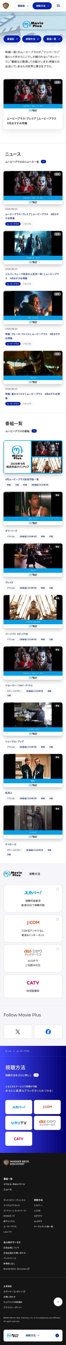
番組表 (21, 5)
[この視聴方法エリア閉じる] (57, 1335)
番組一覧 (51, 39)
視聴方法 (41, 5)
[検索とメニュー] (58, 5)
